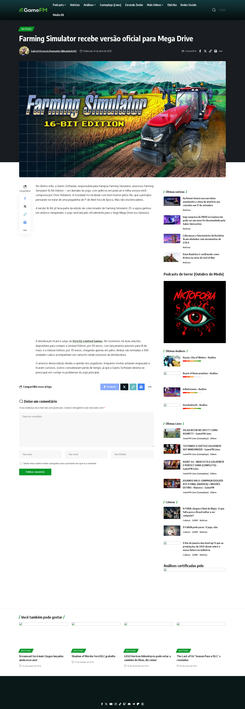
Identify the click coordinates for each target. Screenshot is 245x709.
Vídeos (213, 438)
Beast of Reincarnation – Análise (200, 373)
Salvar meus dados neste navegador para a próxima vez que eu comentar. (60, 463)
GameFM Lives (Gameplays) (195, 438)
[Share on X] (205, 51)
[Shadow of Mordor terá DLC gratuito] (96, 637)
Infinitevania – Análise (194, 389)
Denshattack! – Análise (195, 405)
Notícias (27, 29)
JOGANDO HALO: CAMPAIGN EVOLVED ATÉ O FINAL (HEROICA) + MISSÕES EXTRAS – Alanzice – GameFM (203, 484)
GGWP (195, 520)
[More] (220, 51)
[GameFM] (39, 9)
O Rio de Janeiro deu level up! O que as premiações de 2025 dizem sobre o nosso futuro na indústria (203, 546)
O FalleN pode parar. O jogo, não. (200, 527)
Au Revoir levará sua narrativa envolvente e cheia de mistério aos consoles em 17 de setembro (201, 202)
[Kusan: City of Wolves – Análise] (172, 362)
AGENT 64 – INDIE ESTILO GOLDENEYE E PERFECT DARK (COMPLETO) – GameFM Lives (203, 465)
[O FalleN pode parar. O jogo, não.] (172, 531)
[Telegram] (134, 704)
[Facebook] (102, 704)
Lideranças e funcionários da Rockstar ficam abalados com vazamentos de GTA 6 (203, 239)
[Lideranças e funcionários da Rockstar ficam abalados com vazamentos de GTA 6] (172, 240)
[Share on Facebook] (200, 51)
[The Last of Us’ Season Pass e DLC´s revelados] (201, 637)
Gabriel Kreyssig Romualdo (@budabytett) (54, 50)
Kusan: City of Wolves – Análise (199, 357)
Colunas (186, 520)
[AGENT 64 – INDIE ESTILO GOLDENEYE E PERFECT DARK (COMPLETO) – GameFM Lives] (172, 466)
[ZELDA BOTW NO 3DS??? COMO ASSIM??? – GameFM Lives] (172, 434)
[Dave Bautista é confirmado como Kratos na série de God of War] (172, 258)
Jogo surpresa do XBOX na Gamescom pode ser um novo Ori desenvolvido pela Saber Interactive (204, 220)
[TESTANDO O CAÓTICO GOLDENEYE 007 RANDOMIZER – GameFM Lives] (172, 450)
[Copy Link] (210, 51)
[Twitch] (124, 704)
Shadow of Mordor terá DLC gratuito (93, 656)
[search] (214, 10)
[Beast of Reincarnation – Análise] (172, 378)
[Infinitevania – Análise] (172, 393)
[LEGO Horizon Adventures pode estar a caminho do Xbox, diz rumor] (148, 637)
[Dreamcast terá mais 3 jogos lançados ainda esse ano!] (43, 637)
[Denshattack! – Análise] (172, 409)
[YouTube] (111, 704)
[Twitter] (106, 704)
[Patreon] (138, 704)
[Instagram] (116, 704)
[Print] (215, 51)
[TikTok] (120, 704)
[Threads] (142, 704)
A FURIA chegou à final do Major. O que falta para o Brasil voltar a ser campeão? (203, 512)
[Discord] (129, 704)
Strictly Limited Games (87, 341)
